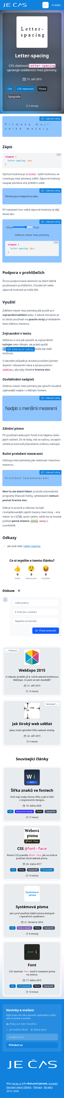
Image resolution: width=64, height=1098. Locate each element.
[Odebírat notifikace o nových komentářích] (18, 590)
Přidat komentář (47, 630)
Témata (37, 1087)
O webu (56, 5)
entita (34, 521)
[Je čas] (32, 1064)
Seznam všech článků (18, 1087)
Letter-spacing (31, 546)
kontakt (53, 1083)
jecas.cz (16, 1083)
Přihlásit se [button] (16, 1045)
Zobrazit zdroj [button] (53, 118)
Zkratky (48, 1087)
